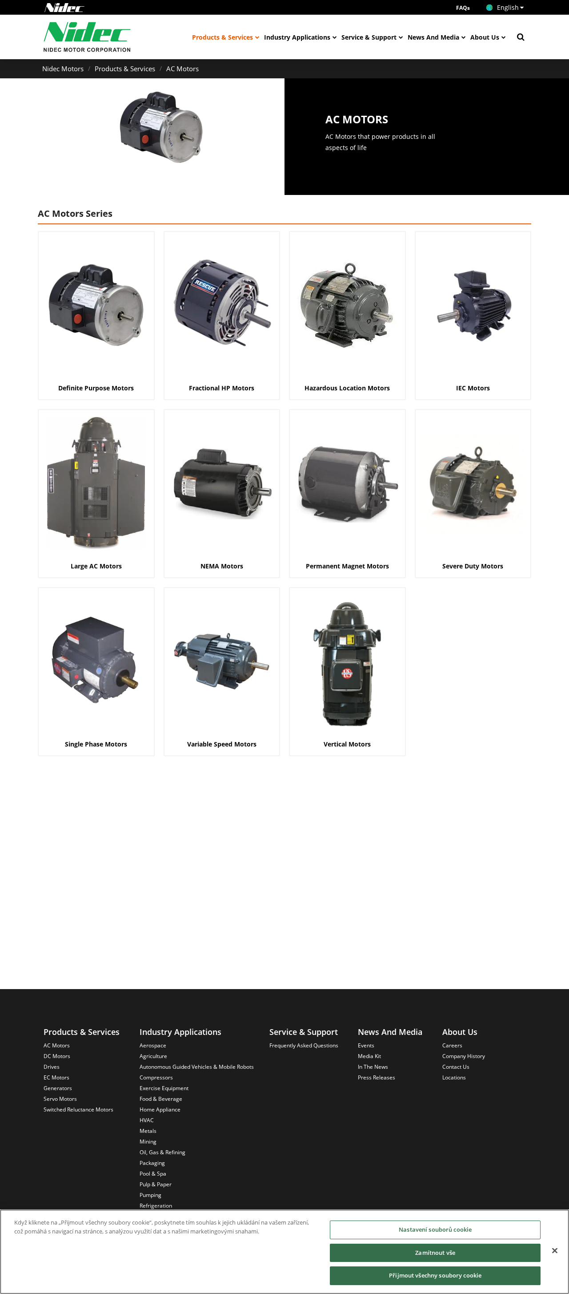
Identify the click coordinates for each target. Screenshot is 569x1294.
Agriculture (153, 1056)
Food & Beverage (161, 1099)
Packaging (152, 1163)
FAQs (463, 8)
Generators (58, 1088)
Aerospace (153, 1045)
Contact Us (455, 1067)
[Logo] (64, 7)
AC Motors (182, 68)
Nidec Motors (63, 68)
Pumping (150, 1195)
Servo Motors (60, 1099)
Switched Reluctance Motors (78, 1109)
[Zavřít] (555, 1251)
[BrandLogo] (87, 37)
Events (366, 1045)
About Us (484, 37)
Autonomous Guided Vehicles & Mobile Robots (197, 1067)
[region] (284, 1251)
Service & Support (369, 37)
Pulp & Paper (156, 1184)
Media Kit (369, 1056)
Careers (452, 1045)
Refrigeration (156, 1205)
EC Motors (56, 1077)
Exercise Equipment (164, 1088)
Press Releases (376, 1077)
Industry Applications (297, 37)
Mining (148, 1141)
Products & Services (222, 37)
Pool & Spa (153, 1173)
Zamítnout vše (435, 1253)
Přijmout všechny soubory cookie (435, 1275)
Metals (148, 1131)
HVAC (147, 1120)
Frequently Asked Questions (303, 1045)
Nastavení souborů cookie (435, 1229)
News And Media (433, 37)
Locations (454, 1077)
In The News (373, 1067)
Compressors (156, 1077)
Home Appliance (160, 1109)
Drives (52, 1067)
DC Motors (57, 1056)
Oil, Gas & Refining (162, 1152)
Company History (463, 1056)
